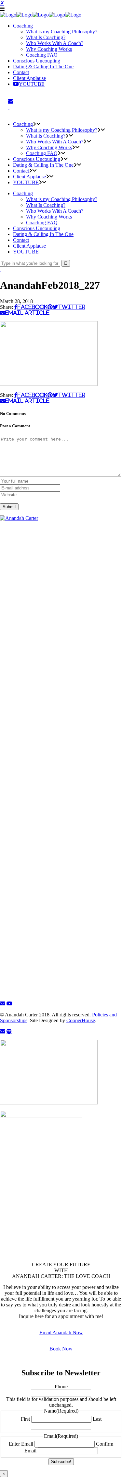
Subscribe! (61, 1461)
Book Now (61, 1348)
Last (97, 1419)
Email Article (27, 312)
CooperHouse (80, 1020)
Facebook (32, 306)
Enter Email (21, 1444)
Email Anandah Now (61, 1332)
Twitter (71, 306)
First (25, 1419)
